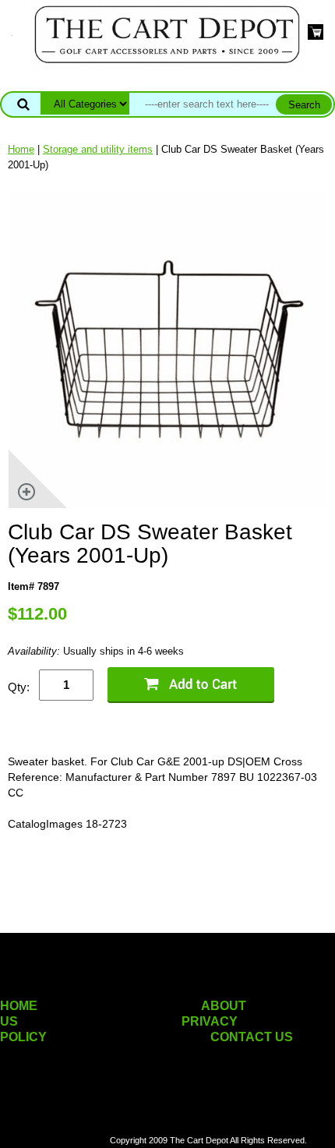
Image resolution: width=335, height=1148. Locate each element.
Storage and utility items (98, 149)
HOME (18, 1005)
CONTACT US (251, 1037)
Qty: (19, 687)
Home (21, 149)
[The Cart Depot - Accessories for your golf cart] (167, 34)
